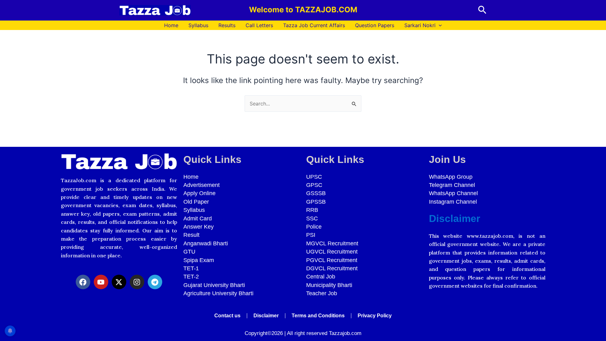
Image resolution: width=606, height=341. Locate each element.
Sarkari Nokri (420, 25)
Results (226, 25)
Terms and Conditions (318, 315)
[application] (439, 25)
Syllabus (198, 25)
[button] (482, 10)
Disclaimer (454, 218)
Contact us (227, 315)
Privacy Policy (375, 315)
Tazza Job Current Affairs (314, 25)
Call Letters (259, 25)
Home (171, 25)
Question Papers (374, 25)
